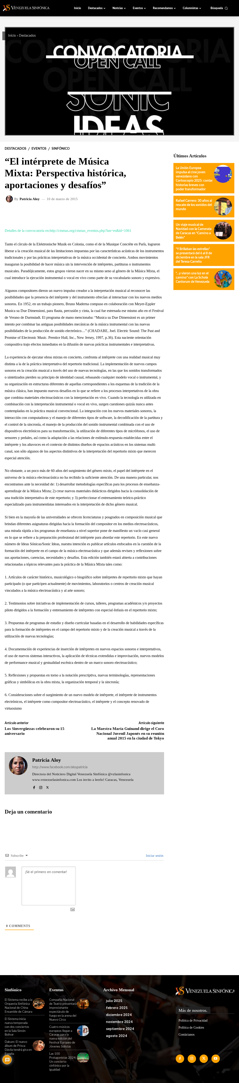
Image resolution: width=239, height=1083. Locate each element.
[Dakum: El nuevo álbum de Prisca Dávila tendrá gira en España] (39, 1045)
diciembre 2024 (119, 1015)
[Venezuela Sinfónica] (29, 7)
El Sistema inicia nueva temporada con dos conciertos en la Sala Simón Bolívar (17, 1027)
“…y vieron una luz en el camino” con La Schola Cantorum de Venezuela (192, 277)
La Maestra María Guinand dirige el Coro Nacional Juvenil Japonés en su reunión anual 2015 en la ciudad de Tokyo (127, 733)
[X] (47, 787)
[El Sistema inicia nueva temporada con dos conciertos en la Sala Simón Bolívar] (39, 1022)
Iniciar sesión (154, 855)
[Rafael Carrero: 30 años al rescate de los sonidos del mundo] (223, 207)
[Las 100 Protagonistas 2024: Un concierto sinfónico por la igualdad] (83, 1057)
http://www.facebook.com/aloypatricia (60, 767)
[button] (219, 8)
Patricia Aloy (30, 199)
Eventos (39, 148)
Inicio (12, 35)
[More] (128, 214)
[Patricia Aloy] (10, 198)
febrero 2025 (117, 1008)
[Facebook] (34, 787)
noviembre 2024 (119, 1022)
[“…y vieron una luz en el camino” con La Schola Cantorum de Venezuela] (223, 279)
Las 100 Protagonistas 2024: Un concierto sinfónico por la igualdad (62, 1061)
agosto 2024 (116, 1036)
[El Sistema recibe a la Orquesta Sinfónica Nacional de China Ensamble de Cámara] (39, 1003)
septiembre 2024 (120, 1029)
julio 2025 (114, 1001)
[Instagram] (40, 787)
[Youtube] (215, 1059)
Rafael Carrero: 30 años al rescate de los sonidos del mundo (194, 205)
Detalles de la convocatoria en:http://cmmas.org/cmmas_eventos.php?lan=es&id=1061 (68, 231)
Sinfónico (61, 148)
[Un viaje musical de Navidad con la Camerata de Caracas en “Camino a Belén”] (223, 231)
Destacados (27, 35)
